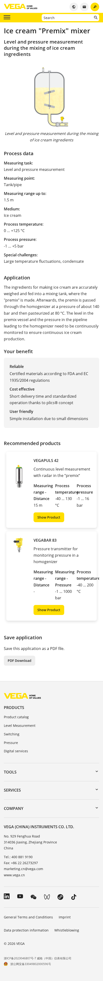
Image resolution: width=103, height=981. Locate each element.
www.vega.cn (14, 875)
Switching (11, 734)
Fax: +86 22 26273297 (21, 863)
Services (12, 790)
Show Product (48, 517)
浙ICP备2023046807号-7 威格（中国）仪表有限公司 (37, 958)
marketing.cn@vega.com (23, 869)
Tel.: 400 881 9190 (18, 857)
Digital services (16, 751)
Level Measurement (19, 725)
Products (14, 707)
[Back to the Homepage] (22, 696)
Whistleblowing (66, 930)
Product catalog (16, 717)
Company (13, 808)
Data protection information (26, 930)
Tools (10, 772)
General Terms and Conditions (28, 917)
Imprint (65, 917)
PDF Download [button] (19, 660)
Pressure (11, 742)
